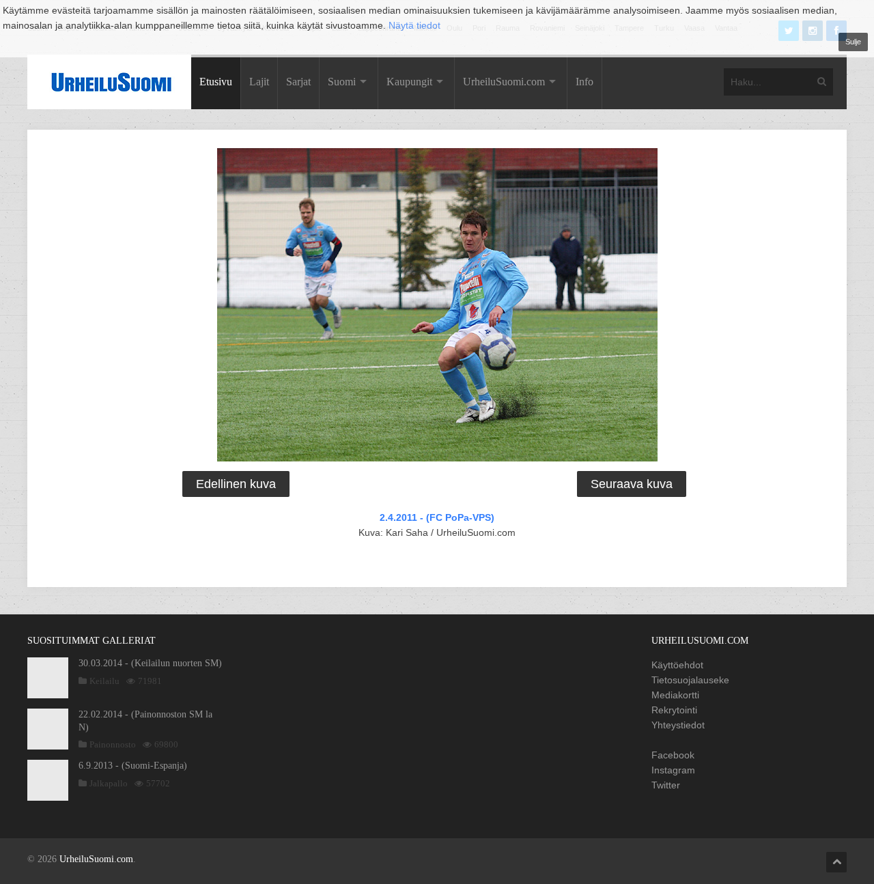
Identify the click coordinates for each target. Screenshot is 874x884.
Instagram (673, 770)
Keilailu (104, 681)
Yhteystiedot (678, 724)
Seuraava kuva (632, 484)
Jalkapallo (108, 783)
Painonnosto (112, 744)
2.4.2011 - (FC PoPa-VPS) (437, 517)
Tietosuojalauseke (690, 679)
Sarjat (298, 81)
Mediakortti (675, 694)
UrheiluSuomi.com (504, 81)
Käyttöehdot (677, 664)
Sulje (853, 42)
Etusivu (215, 81)
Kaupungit (409, 81)
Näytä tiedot (414, 25)
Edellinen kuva (236, 484)
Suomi (342, 81)
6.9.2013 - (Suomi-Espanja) (133, 765)
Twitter (665, 785)
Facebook (672, 755)
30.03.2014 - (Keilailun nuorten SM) (150, 663)
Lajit (259, 81)
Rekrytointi (674, 709)
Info (584, 81)
